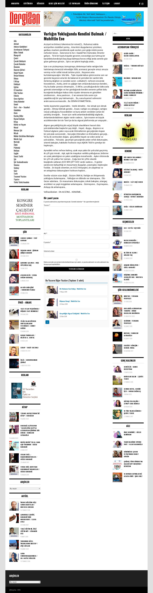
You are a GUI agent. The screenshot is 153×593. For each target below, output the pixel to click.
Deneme (17, 66)
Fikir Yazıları (18, 92)
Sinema (16, 164)
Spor (15, 170)
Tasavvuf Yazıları (20, 176)
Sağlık (16, 153)
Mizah (16, 133)
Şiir (15, 159)
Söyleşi (16, 167)
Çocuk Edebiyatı (20, 61)
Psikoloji (17, 147)
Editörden (28, 3)
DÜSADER (40, 3)
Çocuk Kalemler (20, 64)
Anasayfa (15, 3)
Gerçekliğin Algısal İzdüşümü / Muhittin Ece (75, 313)
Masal (16, 127)
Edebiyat (17, 84)
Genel (16, 104)
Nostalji (16, 141)
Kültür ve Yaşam (20, 124)
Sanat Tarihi (18, 156)
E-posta (47, 242)
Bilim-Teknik (18, 52)
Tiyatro (16, 179)
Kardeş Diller (18, 115)
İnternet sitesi (49, 251)
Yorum (47, 205)
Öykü (15, 144)
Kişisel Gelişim (19, 118)
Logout (117, 3)
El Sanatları (18, 90)
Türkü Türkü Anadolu (21, 182)
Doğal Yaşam (18, 72)
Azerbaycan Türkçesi (21, 49)
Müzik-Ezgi (18, 139)
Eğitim (16, 87)
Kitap (16, 121)
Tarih (16, 173)
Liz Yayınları (74, 3)
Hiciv (15, 113)
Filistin (16, 95)
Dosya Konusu (19, 75)
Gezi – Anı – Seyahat (22, 107)
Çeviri (16, 58)
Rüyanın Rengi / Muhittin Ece (70, 301)
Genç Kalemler (19, 101)
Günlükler (17, 110)
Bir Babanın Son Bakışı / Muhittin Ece (73, 289)
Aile (15, 40)
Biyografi (17, 55)
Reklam (16, 150)
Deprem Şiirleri (19, 69)
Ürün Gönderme (91, 3)
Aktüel (16, 43)
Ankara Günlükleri (20, 46)
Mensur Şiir (18, 130)
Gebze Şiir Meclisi (57, 3)
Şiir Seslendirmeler (21, 162)
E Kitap (16, 81)
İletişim (106, 3)
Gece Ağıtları (19, 98)
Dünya (16, 78)
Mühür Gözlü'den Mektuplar (24, 136)
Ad (45, 233)
